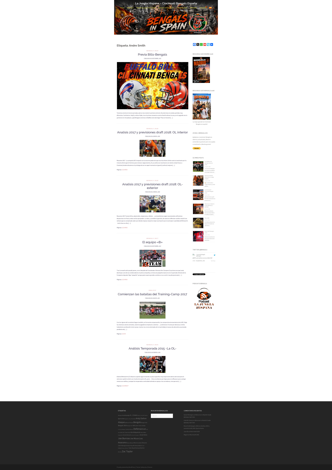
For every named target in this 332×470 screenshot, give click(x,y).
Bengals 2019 (152, 51)
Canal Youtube (182, 8)
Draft (144, 429)
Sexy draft (207, 218)
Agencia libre (121, 418)
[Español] (210, 7)
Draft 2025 (127, 432)
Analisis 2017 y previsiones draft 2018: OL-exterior (152, 186)
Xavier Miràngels (188, 415)
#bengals (120, 415)
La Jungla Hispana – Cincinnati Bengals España (166, 3)
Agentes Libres (128, 418)
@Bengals (198, 256)
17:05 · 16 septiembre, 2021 (199, 265)
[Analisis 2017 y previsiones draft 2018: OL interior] (152, 148)
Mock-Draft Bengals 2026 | (191, 426)
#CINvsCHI (196, 260)
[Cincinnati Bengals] (194, 255)
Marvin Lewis (137, 443)
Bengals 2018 (152, 128)
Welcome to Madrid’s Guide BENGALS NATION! (209, 205)
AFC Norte (145, 415)
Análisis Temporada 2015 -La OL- (152, 348)
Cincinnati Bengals (200, 254)
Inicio (122, 8)
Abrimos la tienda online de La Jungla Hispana (209, 177)
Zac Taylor (127, 451)
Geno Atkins (143, 432)
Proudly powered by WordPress (126, 467)
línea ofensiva (130, 443)
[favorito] (214, 265)
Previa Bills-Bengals (152, 54)
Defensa (137, 428)
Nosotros (130, 8)
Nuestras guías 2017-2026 (145, 8)
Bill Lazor (135, 425)
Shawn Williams (125, 448)
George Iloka (120, 435)
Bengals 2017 (152, 238)
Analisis (152, 290)
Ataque (121, 422)
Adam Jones (140, 415)
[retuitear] (213, 265)
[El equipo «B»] (152, 258)
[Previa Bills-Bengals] (152, 85)
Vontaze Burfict (140, 448)
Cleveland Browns (129, 429)
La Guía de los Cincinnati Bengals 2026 (209, 191)
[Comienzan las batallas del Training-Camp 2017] (152, 310)
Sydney (143, 467)
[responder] (211, 265)
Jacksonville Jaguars (135, 435)
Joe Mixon (134, 438)
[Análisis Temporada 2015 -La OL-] (152, 364)
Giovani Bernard (127, 435)
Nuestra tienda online (166, 8)
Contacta (203, 8)
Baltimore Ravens (129, 422)
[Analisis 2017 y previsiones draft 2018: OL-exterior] (152, 204)
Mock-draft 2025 (195, 431)
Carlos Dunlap (141, 425)
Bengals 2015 (152, 344)
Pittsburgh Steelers (125, 445)
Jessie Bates (143, 435)
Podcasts (193, 8)
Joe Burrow (124, 438)
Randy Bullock (138, 445)
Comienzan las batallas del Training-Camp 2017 (152, 294)
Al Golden (133, 418)
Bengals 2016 (122, 425)
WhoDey (120, 452)
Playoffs (132, 445)
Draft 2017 (122, 432)
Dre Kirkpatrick (135, 432)
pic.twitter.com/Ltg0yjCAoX (201, 262)
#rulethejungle (126, 415)
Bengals (137, 422)
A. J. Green (133, 415)
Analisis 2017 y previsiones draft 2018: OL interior (152, 132)
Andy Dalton (141, 418)
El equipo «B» (152, 242)
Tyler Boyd (132, 448)
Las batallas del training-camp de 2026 (209, 163)
